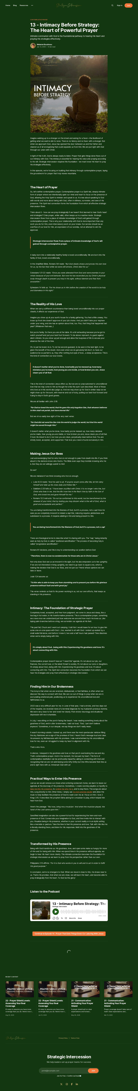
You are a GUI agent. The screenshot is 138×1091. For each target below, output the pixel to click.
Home (7, 5)
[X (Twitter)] (61, 1084)
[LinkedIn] (77, 1084)
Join (128, 5)
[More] (32, 5)
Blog (15, 5)
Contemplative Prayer (39, 19)
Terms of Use (75, 1038)
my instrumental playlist (82, 792)
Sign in (119, 5)
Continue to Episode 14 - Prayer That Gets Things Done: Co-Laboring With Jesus (69, 934)
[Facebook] (72, 1084)
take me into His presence (41, 789)
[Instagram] (67, 1084)
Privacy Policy (63, 1038)
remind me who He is (64, 789)
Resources (24, 5)
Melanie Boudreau (44, 44)
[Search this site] (112, 5)
